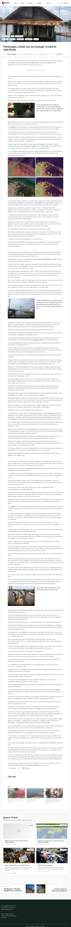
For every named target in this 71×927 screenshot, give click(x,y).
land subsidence (20, 39)
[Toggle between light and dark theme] (61, 3)
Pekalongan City (29, 39)
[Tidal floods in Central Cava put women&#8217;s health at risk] (35, 793)
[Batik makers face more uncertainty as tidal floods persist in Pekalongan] (16, 793)
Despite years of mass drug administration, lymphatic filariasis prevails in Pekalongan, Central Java (52, 800)
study (31, 448)
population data (38, 340)
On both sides (37, 203)
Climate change (6, 36)
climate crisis (12, 39)
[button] (67, 3)
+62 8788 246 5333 (9, 914)
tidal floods (36, 39)
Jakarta (58, 689)
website (12, 127)
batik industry (5, 39)
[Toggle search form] (58, 3)
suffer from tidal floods (44, 259)
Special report (19, 36)
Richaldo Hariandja (12, 54)
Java (13, 36)
